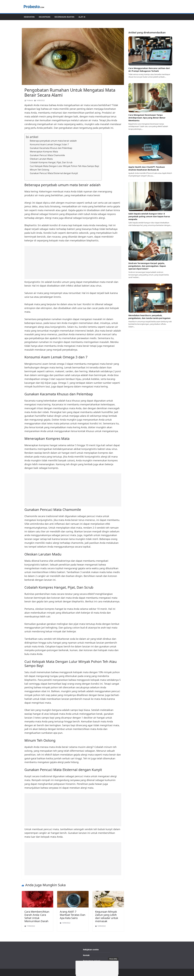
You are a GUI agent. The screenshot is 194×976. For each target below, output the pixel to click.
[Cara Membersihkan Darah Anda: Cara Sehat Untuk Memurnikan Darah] (37, 892)
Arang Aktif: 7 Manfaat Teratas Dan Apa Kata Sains (72, 915)
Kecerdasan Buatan (64, 17)
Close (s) (113, 959)
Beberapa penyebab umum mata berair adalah (53, 140)
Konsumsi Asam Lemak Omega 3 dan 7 (49, 144)
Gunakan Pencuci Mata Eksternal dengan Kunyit (54, 173)
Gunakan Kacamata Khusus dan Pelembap (51, 148)
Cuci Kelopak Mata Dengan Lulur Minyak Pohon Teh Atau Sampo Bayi (64, 166)
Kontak (86, 955)
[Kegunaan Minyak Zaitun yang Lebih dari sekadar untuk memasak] (108, 892)
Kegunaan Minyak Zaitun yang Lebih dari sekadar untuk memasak (106, 916)
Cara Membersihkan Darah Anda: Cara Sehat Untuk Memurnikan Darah (36, 916)
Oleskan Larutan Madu (41, 158)
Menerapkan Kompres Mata (44, 151)
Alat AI (82, 17)
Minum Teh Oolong (39, 169)
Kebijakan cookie (91, 949)
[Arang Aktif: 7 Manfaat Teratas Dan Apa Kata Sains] (73, 892)
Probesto (30, 100)
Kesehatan (29, 17)
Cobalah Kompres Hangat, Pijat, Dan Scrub (51, 162)
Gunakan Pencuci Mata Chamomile (47, 155)
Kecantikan (44, 17)
